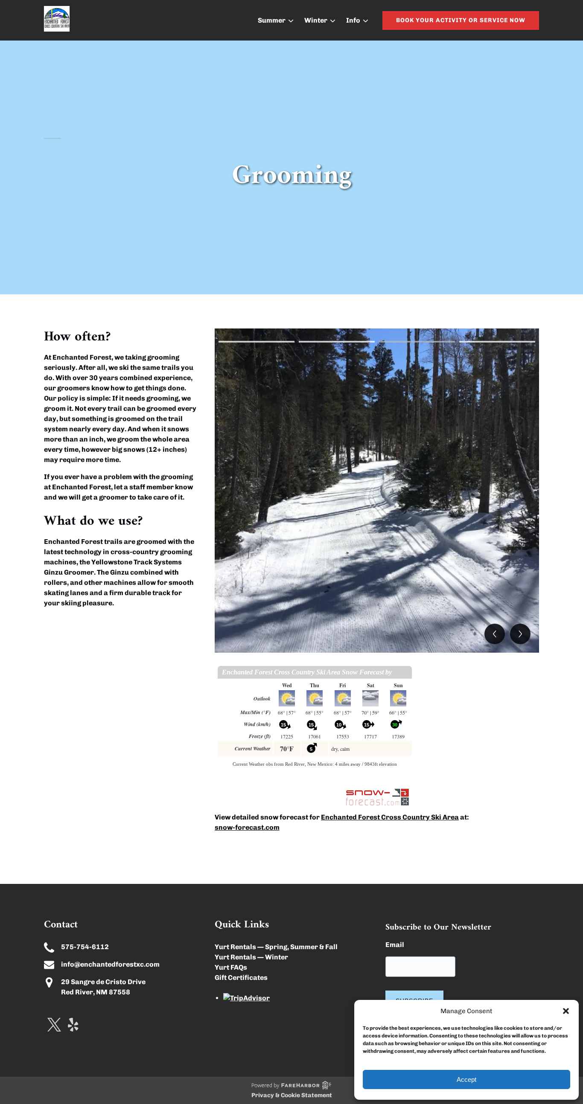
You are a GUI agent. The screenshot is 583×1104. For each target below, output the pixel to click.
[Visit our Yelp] (73, 1024)
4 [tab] (497, 342)
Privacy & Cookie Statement (291, 1095)
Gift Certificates (241, 977)
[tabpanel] (377, 490)
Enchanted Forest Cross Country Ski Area (390, 817)
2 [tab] (337, 342)
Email (394, 945)
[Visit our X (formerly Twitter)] (54, 1024)
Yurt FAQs (231, 967)
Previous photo (494, 634)
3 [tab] (417, 342)
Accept (466, 1079)
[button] (566, 1011)
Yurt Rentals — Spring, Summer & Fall (276, 947)
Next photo (520, 634)
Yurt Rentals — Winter (251, 957)
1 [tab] (256, 342)
